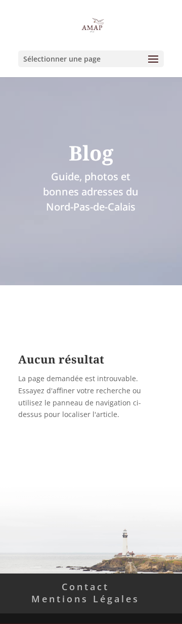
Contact (85, 587)
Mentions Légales (85, 599)
